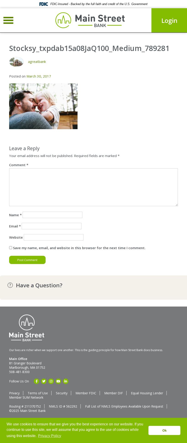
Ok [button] (164, 430)
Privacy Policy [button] (49, 436)
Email (15, 226)
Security (62, 393)
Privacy (14, 393)
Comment (18, 165)
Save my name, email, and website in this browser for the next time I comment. (79, 248)
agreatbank (37, 61)
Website (16, 237)
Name (15, 215)
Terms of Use (38, 393)
